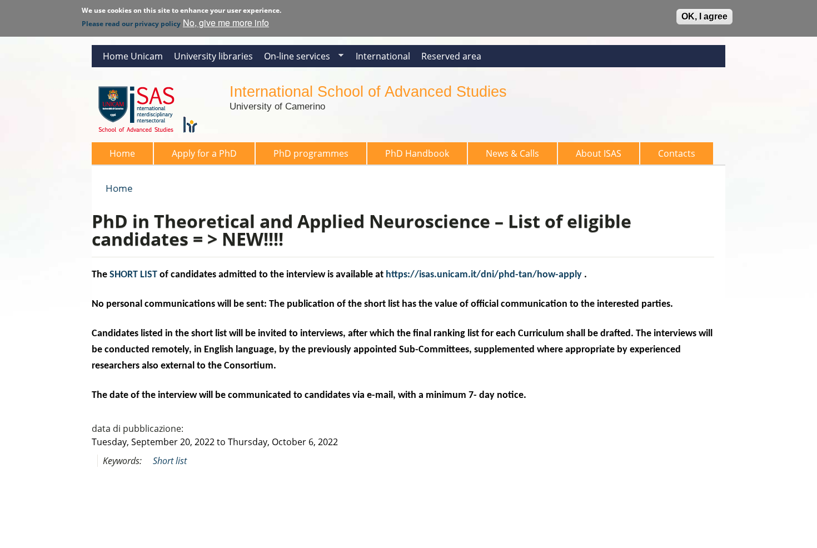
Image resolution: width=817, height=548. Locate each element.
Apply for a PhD (204, 153)
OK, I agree (704, 16)
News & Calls (512, 153)
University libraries (213, 56)
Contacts (676, 153)
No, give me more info (226, 22)
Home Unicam (133, 56)
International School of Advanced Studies (368, 91)
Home (122, 153)
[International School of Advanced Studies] (155, 135)
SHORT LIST (133, 275)
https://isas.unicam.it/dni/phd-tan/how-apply (484, 275)
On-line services (294, 58)
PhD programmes (310, 153)
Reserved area (451, 56)
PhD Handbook (417, 153)
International (383, 56)
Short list (170, 461)
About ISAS (598, 153)
